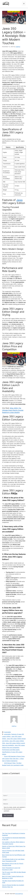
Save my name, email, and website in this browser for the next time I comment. (14, 809)
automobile (7, 734)
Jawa (19, 199)
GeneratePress (19, 893)
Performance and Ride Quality (10, 749)
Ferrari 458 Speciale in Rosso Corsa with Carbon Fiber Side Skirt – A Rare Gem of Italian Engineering (13, 759)
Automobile (7, 732)
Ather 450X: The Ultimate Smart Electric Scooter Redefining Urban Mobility (12, 410)
